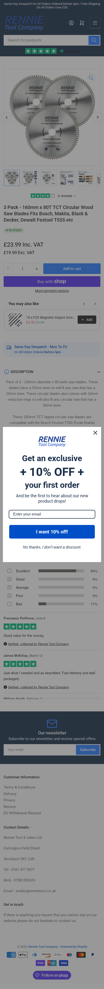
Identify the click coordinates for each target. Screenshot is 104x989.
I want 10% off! (52, 532)
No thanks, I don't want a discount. (52, 547)
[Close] (95, 433)
